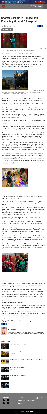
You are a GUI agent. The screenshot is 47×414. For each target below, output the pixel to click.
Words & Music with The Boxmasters (18, 367)
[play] (3, 6)
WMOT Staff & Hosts (22, 400)
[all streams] (45, 6)
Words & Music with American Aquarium (18, 375)
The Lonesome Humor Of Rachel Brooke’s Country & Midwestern (23, 352)
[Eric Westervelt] (4, 331)
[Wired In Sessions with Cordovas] (5, 385)
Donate (42, 2)
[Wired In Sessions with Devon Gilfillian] (5, 346)
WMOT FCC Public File (39, 398)
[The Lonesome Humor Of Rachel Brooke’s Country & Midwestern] (5, 354)
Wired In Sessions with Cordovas (17, 383)
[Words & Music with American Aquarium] (5, 377)
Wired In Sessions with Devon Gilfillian (18, 344)
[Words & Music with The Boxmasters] (5, 369)
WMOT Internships (30, 400)
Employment (29, 397)
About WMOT (20, 403)
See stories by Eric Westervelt (15, 337)
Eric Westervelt (8, 25)
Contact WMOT (20, 397)
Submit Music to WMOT (30, 404)
